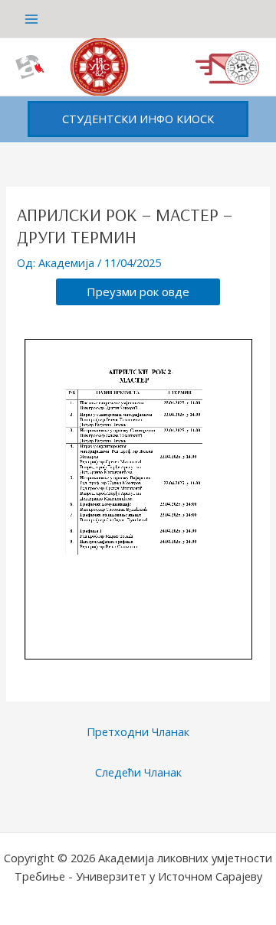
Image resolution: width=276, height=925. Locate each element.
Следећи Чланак (138, 772)
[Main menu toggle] (31, 19)
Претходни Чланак (138, 731)
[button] (138, 119)
